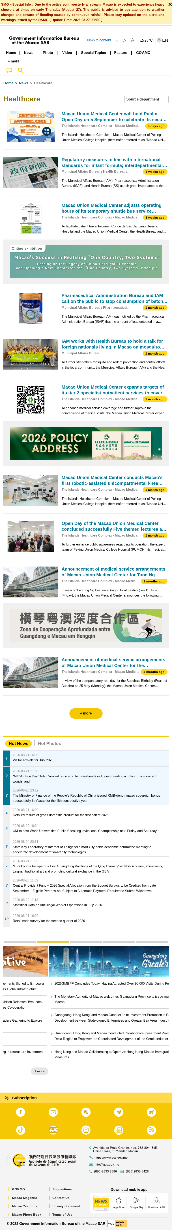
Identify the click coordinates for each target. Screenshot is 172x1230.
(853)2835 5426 (137, 1171)
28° (148, 40)
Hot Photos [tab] (49, 743)
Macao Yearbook (24, 1206)
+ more (160, 1071)
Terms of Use (62, 1214)
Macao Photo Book (26, 1214)
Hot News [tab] (18, 743)
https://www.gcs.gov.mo (111, 1157)
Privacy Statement (66, 1206)
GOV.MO (18, 1189)
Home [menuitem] (11, 53)
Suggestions (62, 1189)
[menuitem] (29, 52)
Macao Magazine (25, 1198)
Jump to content (98, 40)
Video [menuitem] (67, 53)
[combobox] (146, 99)
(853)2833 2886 (105, 1171)
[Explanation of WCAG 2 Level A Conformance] (117, 1223)
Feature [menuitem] (120, 53)
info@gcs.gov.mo (107, 1164)
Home (8, 83)
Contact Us (60, 1198)
